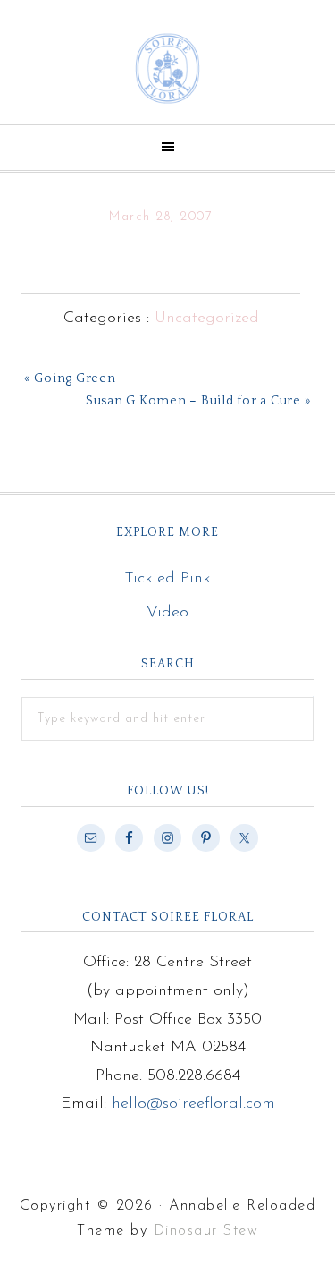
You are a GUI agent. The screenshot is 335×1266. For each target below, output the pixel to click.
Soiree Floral (167, 68)
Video (167, 613)
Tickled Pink (167, 579)
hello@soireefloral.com (193, 1104)
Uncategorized (207, 318)
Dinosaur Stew (206, 1231)
